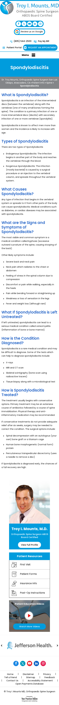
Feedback (49, 677)
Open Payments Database (29, 683)
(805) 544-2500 (22, 41)
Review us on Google (32, 31)
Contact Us (12, 680)
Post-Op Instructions (32, 593)
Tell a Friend (10, 677)
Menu (25, 55)
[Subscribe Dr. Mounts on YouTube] (29, 23)
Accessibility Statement (40, 680)
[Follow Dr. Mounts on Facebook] (18, 23)
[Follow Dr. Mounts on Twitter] (24, 23)
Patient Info (38, 82)
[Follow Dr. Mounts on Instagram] (40, 23)
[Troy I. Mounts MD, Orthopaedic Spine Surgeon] (29, 8)
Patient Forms (28, 574)
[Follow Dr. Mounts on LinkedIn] (35, 23)
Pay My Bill (43, 41)
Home (10, 674)
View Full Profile (29, 544)
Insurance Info (28, 583)
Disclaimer (28, 674)
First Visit (25, 564)
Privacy (47, 674)
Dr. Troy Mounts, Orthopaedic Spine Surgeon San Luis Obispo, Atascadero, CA (29, 81)
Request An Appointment (42, 47)
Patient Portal (14, 47)
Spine (49, 82)
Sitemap (30, 677)
